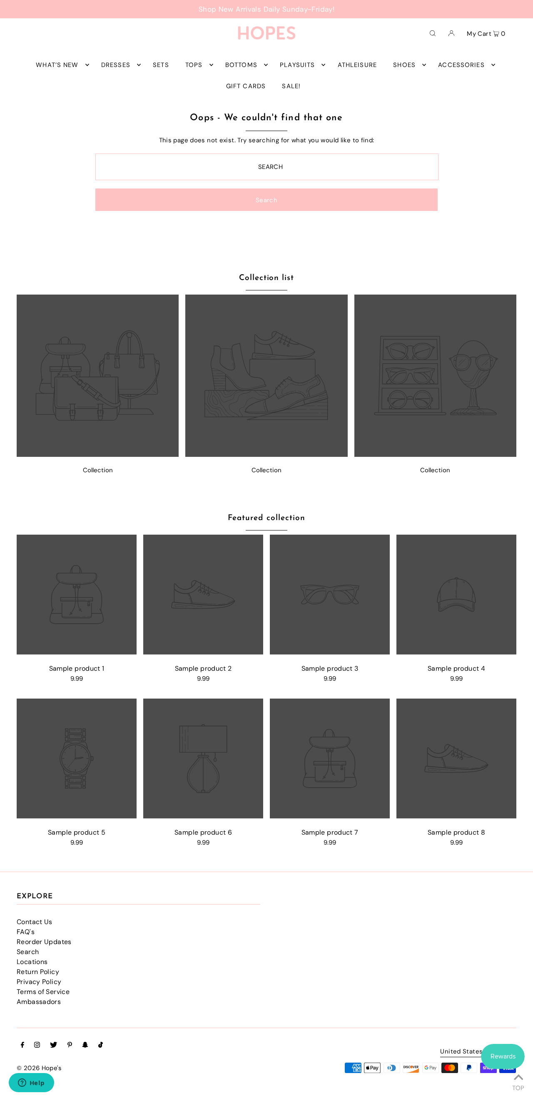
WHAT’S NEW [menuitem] (57, 65)
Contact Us (34, 921)
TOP (518, 1087)
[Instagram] (37, 1046)
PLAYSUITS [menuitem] (297, 65)
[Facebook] (22, 1046)
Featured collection (266, 518)
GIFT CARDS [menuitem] (246, 86)
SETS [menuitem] (161, 65)
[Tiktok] (100, 1046)
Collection (98, 470)
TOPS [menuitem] (194, 65)
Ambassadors (39, 1001)
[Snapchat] (85, 1046)
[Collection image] (98, 454)
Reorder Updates (44, 941)
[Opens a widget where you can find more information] (31, 1083)
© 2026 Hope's (39, 1068)
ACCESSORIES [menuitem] (461, 65)
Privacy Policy (39, 981)
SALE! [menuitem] (291, 86)
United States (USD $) (474, 1052)
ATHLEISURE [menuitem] (357, 65)
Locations (32, 961)
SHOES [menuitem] (404, 65)
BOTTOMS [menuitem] (241, 65)
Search (28, 951)
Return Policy (38, 971)
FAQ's (26, 931)
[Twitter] (53, 1046)
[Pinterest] (69, 1046)
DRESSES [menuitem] (115, 65)
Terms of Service (43, 991)
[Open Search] (432, 33)
